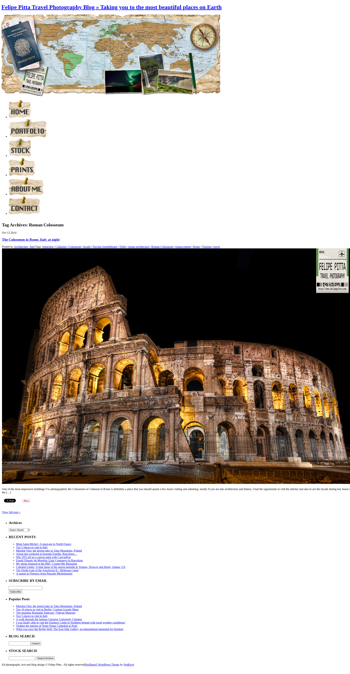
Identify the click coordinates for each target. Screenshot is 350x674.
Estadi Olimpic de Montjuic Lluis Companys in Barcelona (49, 560)
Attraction (47, 246)
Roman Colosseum (162, 246)
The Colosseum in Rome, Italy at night (31, 239)
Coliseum (60, 246)
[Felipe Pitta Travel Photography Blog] (20, 117)
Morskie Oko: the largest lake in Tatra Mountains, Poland (49, 550)
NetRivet (129, 664)
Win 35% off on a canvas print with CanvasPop (43, 557)
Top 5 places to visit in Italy (32, 547)
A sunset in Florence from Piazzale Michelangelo (44, 573)
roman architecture (138, 246)
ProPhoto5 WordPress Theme (102, 664)
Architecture (21, 246)
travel (216, 246)
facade (87, 246)
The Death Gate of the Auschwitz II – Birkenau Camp (47, 570)
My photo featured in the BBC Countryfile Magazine (46, 563)
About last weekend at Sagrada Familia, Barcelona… (46, 553)
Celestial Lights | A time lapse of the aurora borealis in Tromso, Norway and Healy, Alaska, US (70, 567)
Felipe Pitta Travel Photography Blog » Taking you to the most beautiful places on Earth (111, 7)
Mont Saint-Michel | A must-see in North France (43, 544)
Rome (196, 246)
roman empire (183, 246)
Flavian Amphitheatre (105, 246)
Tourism (206, 246)
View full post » (11, 512)
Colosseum (74, 246)
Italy (32, 246)
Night (122, 246)
